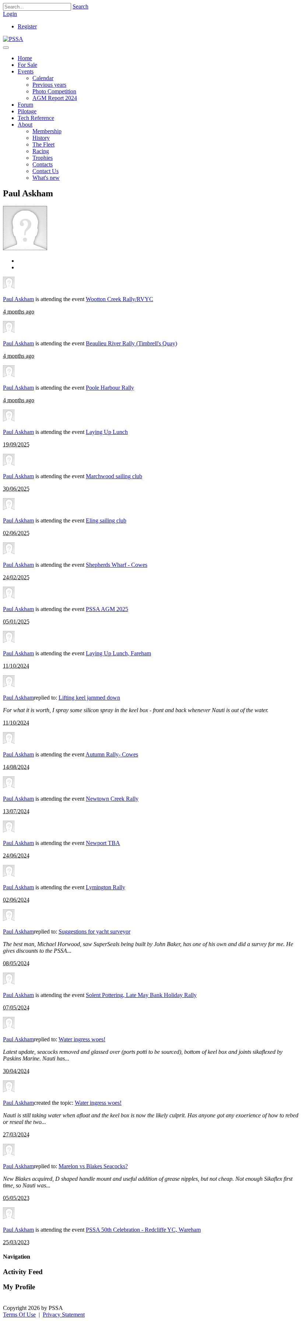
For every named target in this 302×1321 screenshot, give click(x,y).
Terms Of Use (19, 1314)
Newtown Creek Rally (112, 799)
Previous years (49, 85)
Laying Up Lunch (107, 432)
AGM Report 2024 (54, 98)
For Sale (27, 65)
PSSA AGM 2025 (107, 609)
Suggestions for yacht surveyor (94, 931)
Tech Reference (36, 118)
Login (10, 14)
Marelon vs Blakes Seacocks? (93, 1166)
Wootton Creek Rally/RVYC (119, 299)
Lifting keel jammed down (89, 697)
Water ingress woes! (82, 1039)
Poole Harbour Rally (110, 387)
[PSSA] (13, 39)
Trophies (42, 158)
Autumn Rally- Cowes (111, 754)
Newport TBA (103, 843)
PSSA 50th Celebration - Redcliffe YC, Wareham (143, 1230)
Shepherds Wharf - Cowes (116, 565)
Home (25, 58)
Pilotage (27, 111)
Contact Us (45, 171)
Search (80, 6)
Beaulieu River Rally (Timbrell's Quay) (131, 343)
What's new (46, 178)
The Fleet (43, 144)
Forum (25, 104)
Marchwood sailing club (114, 476)
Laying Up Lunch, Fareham (118, 653)
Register (27, 26)
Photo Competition (54, 91)
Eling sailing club (106, 520)
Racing (40, 151)
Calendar (42, 78)
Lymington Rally (105, 887)
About (25, 124)
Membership (47, 131)
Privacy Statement (64, 1314)
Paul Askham (18, 299)
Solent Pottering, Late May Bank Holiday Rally (141, 995)
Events (26, 71)
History (41, 138)
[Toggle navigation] (6, 47)
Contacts (42, 164)
